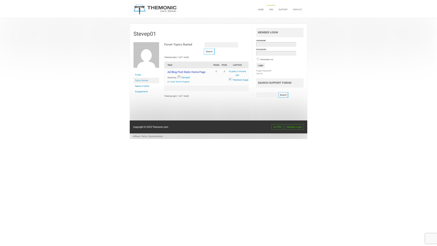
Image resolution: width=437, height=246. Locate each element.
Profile (138, 75)
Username (261, 41)
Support (283, 9)
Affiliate (136, 136)
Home (261, 9)
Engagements (141, 91)
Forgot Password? (263, 71)
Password (261, 49)
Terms (144, 136)
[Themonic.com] (155, 14)
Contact (297, 9)
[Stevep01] (146, 70)
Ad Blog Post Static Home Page (186, 72)
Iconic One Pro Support (180, 82)
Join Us (259, 73)
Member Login (294, 127)
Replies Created (142, 86)
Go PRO (277, 127)
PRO (271, 9)
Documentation (156, 136)
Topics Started (141, 80)
